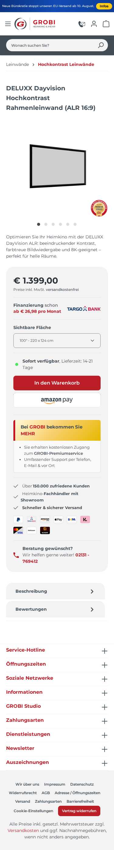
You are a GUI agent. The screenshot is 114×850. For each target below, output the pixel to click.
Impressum (54, 784)
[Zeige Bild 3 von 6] (53, 224)
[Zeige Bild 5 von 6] (67, 224)
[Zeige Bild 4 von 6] (60, 224)
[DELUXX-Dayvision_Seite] (57, 167)
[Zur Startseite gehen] (35, 23)
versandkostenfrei (62, 289)
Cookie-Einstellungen (33, 810)
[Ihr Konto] (94, 24)
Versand (22, 801)
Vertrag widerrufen (79, 810)
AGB (46, 792)
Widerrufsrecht (23, 792)
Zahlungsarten (48, 801)
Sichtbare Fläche (32, 327)
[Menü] (8, 24)
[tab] (55, 591)
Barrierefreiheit (80, 801)
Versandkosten (23, 830)
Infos (104, 6)
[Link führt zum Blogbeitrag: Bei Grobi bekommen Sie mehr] (99, 208)
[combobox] (50, 45)
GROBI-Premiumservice (58, 453)
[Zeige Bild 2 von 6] (45, 224)
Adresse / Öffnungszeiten (77, 792)
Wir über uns (27, 784)
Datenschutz (82, 784)
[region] (57, 173)
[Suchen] (101, 45)
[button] (57, 400)
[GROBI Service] (82, 24)
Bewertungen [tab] (31, 609)
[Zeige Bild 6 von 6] (75, 224)
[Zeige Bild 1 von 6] (38, 224)
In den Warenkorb (57, 383)
